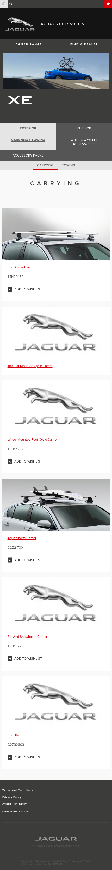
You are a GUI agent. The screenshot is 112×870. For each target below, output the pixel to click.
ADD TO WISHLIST (28, 289)
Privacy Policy (12, 797)
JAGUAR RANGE (28, 44)
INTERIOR (84, 128)
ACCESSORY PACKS (28, 155)
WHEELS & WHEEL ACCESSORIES (84, 142)
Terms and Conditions (18, 790)
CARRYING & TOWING (28, 140)
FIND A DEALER (84, 44)
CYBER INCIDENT (14, 804)
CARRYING (45, 165)
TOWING (68, 165)
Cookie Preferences (16, 811)
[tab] (28, 128)
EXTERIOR (28, 128)
